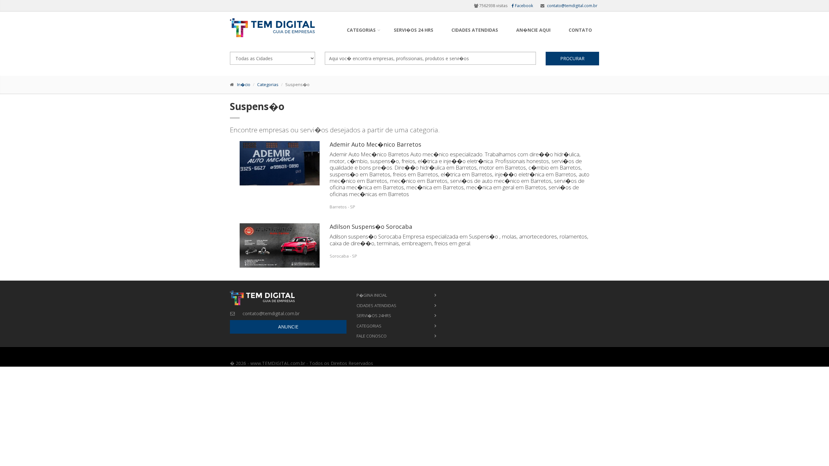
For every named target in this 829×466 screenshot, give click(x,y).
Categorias (361, 30)
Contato (580, 30)
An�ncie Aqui (533, 30)
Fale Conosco (372, 336)
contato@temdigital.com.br (572, 5)
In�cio (243, 84)
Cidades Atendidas (474, 30)
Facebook (523, 5)
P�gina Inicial (372, 295)
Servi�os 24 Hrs (413, 30)
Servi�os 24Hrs (374, 315)
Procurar (572, 58)
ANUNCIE (288, 327)
